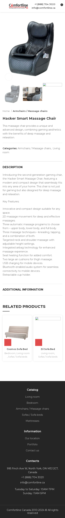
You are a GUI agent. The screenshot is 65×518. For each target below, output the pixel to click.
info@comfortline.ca (43, 7)
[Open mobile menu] (4, 6)
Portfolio (32, 444)
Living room (23, 353)
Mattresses (32, 420)
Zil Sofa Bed (48, 349)
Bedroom (10, 353)
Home (6, 111)
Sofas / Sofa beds (17, 356)
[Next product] (60, 111)
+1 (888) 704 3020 (45, 4)
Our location (32, 438)
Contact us (32, 450)
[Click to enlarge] (8, 76)
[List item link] (32, 477)
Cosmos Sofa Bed (17, 349)
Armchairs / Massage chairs (30, 111)
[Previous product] (53, 111)
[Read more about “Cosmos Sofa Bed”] (7, 342)
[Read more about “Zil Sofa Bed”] (38, 342)
